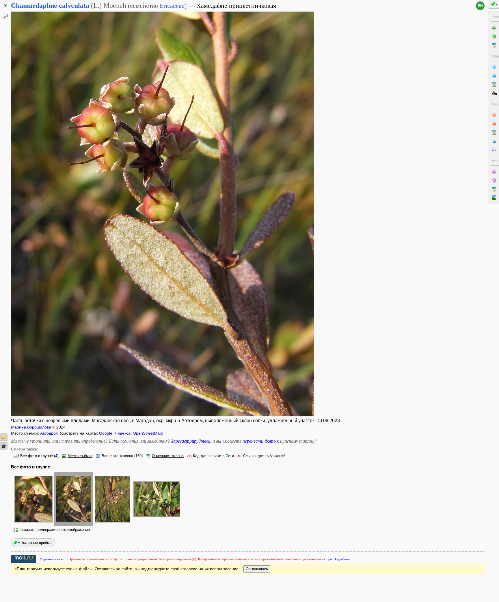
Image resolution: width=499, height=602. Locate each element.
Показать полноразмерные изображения (55, 530)
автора (327, 559)
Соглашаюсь (257, 569)
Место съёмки (80, 456)
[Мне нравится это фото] (4, 437)
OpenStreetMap (147, 433)
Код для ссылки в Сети (213, 456)
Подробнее (342, 559)
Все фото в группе (36, 456)
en (480, 6)
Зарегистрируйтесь (190, 441)
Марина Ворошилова (31, 427)
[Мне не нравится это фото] (4, 446)
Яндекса (123, 433)
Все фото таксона (117, 456)
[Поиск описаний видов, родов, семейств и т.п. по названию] (5, 16)
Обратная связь (52, 559)
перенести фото (259, 441)
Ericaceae (172, 5)
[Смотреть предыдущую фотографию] (42, 214)
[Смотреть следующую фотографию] (282, 214)
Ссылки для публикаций (264, 456)
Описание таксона (168, 456)
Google (105, 433)
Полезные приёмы (36, 542)
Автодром (49, 433)
